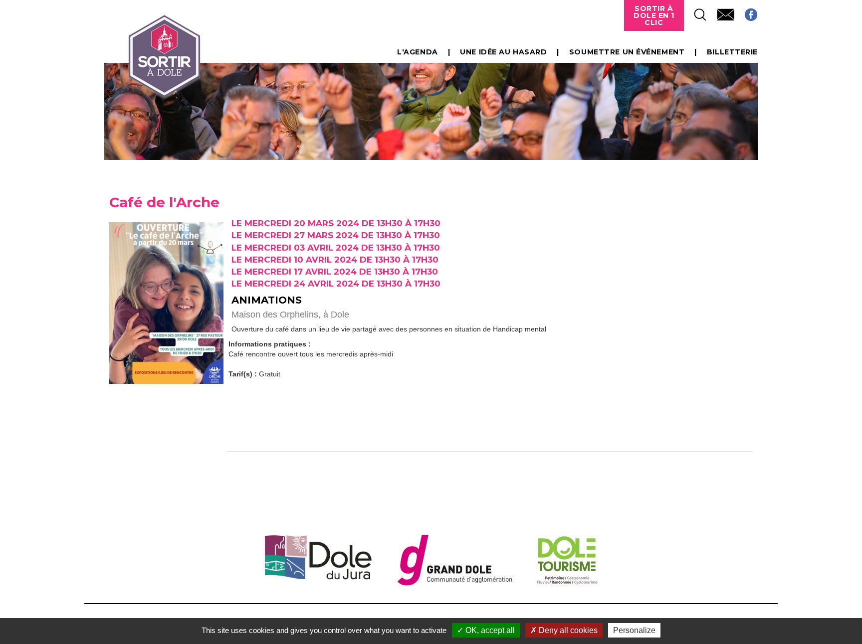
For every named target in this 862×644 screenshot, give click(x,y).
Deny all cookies (567, 630)
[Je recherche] (695, 11)
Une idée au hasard (503, 51)
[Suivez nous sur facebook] (746, 11)
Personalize (634, 630)
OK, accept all (489, 630)
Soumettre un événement (626, 51)
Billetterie (732, 51)
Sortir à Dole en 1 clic (654, 15)
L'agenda (417, 51)
